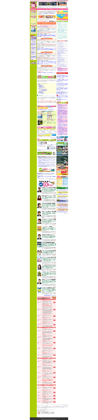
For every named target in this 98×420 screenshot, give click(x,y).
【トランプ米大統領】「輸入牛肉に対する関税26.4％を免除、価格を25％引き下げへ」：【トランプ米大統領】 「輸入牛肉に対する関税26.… (63, 190)
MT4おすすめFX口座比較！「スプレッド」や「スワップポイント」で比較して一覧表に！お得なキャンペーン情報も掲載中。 (62, 36)
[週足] (48, 134)
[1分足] (38, 135)
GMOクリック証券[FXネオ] (41, 112)
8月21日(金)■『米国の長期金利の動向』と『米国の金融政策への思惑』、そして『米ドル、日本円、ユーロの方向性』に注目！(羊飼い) (63, 203)
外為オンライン (40, 319)
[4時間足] (50, 135)
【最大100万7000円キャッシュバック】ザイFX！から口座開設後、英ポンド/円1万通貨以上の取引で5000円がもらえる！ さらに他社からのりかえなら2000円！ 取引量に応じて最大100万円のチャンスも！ (62, 121)
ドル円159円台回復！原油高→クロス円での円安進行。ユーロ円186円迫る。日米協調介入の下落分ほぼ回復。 (49, 213)
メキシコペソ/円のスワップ (61, 46)
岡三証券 (40, 395)
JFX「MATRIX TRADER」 (33, 52)
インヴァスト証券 (39, 367)
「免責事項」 (63, 408)
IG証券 (32, 59)
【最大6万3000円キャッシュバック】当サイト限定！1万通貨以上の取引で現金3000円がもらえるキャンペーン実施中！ (62, 105)
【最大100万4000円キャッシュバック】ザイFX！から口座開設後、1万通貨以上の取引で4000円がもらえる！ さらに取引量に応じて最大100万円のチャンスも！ (62, 108)
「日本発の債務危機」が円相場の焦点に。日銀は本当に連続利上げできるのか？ (49, 252)
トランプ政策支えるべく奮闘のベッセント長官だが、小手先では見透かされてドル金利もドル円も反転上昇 (49, 198)
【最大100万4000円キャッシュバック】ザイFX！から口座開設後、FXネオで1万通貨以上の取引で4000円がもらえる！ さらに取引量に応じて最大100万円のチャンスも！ (62, 117)
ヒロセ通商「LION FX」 (33, 50)
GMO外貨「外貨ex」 (49, 112)
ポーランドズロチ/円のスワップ (61, 49)
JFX (39, 348)
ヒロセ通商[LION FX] (40, 119)
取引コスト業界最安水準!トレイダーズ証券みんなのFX (33, 24)
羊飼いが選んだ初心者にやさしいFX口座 (62, 50)
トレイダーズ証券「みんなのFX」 (33, 42)
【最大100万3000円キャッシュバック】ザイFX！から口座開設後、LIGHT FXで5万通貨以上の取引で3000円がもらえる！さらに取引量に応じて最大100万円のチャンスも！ (62, 133)
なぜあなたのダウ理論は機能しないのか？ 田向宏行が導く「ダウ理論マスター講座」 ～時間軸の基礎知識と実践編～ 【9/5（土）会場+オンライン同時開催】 (47, 160)
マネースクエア (40, 381)
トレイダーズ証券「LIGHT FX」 (33, 48)
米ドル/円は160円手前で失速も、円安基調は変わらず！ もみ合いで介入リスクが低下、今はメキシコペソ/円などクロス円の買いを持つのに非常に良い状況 (49, 205)
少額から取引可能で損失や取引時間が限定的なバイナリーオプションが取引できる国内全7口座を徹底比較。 (46, 166)
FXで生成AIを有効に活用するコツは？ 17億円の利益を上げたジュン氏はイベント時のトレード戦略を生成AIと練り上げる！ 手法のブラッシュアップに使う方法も (49, 259)
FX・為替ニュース (60, 55)
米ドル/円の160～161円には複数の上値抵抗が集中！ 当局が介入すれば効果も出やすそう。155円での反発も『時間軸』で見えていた (49, 237)
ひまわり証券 (40, 398)
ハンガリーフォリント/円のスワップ (62, 48)
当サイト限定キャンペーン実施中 (33, 12)
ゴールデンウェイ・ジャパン (40, 342)
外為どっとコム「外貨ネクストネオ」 (33, 44)
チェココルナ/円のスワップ (61, 47)
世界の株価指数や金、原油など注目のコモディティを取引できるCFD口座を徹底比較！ (62, 33)
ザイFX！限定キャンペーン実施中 (33, 17)
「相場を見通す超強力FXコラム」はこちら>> (50, 295)
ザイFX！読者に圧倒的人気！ (33, 26)
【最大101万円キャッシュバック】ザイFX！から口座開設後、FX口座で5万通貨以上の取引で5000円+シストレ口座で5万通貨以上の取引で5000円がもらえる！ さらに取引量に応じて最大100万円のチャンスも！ (62, 125)
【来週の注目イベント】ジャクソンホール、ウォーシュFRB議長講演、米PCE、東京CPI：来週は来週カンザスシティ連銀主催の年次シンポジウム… (63, 194)
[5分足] (40, 135)
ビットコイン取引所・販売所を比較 (62, 66)
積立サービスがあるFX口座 (61, 58)
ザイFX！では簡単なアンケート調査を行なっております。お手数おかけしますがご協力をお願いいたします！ (62, 28)
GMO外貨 (39, 315)
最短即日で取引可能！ (45, 107)
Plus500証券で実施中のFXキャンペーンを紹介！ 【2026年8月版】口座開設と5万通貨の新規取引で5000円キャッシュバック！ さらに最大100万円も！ (49, 274)
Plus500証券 (39, 372)
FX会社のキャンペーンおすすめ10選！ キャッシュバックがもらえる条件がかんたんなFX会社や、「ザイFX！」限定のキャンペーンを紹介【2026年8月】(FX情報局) (63, 210)
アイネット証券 (40, 387)
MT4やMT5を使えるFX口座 (61, 60)
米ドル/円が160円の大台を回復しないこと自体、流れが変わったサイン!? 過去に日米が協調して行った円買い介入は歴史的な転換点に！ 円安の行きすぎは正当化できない (49, 190)
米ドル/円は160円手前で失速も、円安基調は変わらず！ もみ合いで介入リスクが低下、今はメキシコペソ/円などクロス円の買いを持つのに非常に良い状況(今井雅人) (63, 207)
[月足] (50, 134)
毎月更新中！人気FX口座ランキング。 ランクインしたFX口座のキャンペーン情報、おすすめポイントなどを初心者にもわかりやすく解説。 (46, 164)
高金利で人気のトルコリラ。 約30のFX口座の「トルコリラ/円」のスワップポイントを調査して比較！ (46, 162)
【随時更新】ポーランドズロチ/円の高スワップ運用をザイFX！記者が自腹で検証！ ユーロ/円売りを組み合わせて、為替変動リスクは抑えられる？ (49, 229)
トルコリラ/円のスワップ (61, 45)
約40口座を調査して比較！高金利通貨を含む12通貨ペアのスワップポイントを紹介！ (46, 158)
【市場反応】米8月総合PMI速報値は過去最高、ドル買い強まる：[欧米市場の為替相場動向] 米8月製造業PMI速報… (63, 192)
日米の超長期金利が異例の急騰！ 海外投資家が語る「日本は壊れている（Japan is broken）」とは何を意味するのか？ (49, 267)
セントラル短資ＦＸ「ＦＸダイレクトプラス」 (33, 57)
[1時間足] (48, 135)
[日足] (46, 134)
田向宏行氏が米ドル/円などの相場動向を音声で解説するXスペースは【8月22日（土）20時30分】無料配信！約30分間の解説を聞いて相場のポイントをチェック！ (49, 245)
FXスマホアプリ (59, 56)
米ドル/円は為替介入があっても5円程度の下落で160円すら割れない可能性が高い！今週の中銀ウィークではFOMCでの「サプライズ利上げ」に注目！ (49, 281)
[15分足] (44, 135)
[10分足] (42, 135)
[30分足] (46, 135)
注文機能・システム (60, 57)
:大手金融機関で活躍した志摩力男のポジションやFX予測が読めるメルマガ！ (46, 109)
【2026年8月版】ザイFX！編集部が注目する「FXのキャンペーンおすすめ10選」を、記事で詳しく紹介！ (62, 25)
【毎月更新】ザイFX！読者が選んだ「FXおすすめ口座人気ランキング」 (46, 72)
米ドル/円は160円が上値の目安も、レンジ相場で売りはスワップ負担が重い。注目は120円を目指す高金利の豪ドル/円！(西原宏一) (63, 211)
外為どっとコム (40, 309)
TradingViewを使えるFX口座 (61, 59)
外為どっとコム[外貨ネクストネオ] (51, 119)
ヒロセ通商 (39, 330)
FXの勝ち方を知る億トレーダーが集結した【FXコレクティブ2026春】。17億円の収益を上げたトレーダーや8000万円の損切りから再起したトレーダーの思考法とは (49, 290)
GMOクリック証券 (39, 302)
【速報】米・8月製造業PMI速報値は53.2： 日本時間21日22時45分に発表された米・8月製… (63, 196)
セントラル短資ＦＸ (54, 137)
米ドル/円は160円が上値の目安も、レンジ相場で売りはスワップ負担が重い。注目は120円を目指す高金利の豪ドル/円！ (49, 221)
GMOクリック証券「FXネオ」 (33, 39)
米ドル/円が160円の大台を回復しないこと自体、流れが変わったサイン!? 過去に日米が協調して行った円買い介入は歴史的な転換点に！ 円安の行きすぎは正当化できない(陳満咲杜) (63, 205)
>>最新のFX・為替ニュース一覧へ (52, 179)
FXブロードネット (39, 354)
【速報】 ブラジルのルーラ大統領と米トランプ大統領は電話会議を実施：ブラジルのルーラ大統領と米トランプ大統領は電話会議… (63, 198)
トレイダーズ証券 (39, 336)
